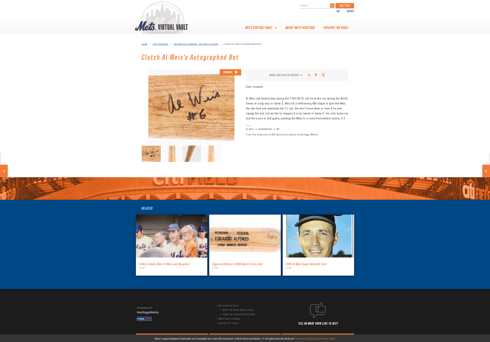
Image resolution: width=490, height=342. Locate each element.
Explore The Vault (336, 28)
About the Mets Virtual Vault (238, 310)
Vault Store (344, 5)
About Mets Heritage (300, 28)
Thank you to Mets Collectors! (238, 314)
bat (278, 129)
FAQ (338, 11)
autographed (265, 129)
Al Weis (250, 129)
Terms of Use (302, 338)
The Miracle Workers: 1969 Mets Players (196, 44)
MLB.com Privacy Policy (322, 338)
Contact (350, 11)
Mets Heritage (160, 44)
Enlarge (228, 72)
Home (144, 44)
